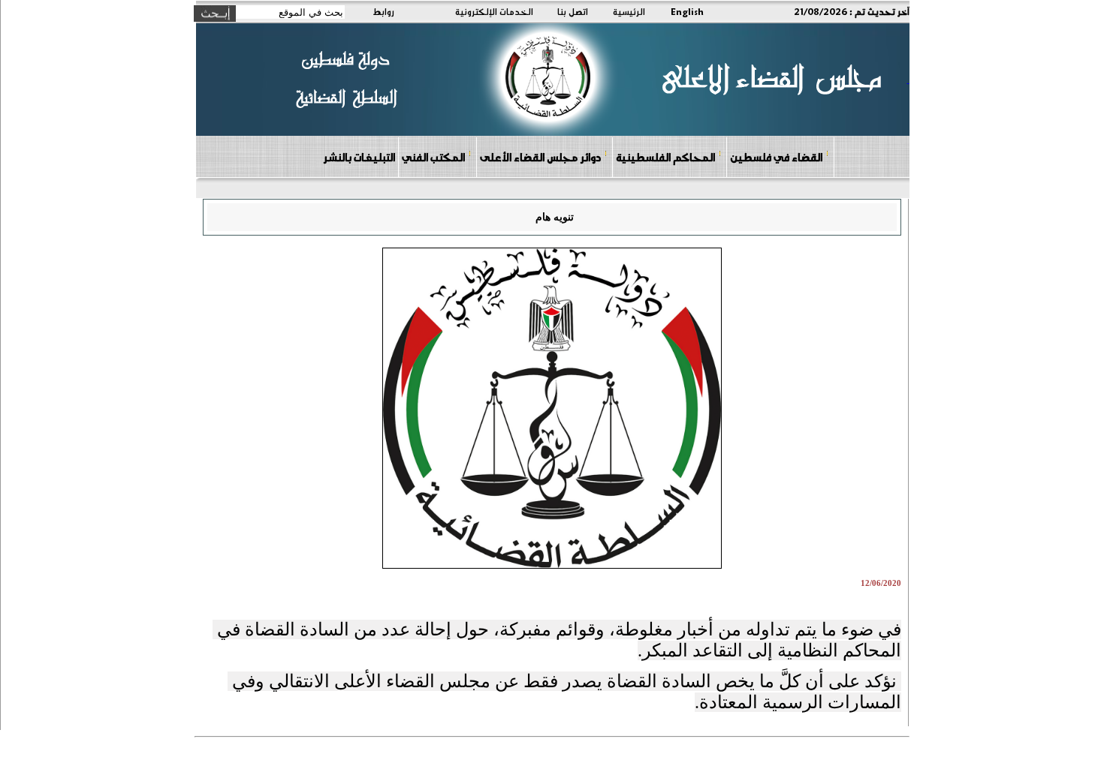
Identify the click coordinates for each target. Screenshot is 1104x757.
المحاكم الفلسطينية (665, 156)
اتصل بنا (572, 11)
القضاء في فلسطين (776, 156)
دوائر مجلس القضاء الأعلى (540, 156)
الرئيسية (629, 11)
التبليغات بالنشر (359, 156)
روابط (383, 11)
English (687, 11)
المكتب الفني (433, 156)
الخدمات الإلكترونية (494, 11)
